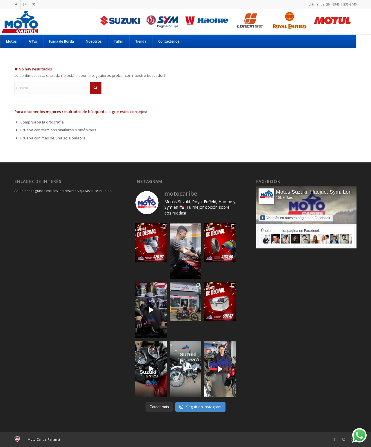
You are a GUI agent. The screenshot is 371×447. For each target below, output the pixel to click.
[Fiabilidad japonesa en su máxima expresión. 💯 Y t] (185, 369)
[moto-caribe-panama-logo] (19, 21)
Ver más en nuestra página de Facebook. (298, 218)
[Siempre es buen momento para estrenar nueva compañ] (185, 301)
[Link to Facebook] (16, 4)
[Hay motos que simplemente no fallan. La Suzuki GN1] (151, 369)
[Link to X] (33, 4)
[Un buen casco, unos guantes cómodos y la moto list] (151, 310)
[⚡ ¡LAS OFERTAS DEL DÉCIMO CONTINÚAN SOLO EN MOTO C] (151, 242)
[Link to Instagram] (25, 4)
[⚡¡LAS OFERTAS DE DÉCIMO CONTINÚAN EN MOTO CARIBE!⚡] (220, 242)
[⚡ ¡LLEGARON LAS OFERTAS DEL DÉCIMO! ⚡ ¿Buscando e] (220, 301)
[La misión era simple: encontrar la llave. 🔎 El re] (185, 251)
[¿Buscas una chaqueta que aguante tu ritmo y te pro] (220, 369)
